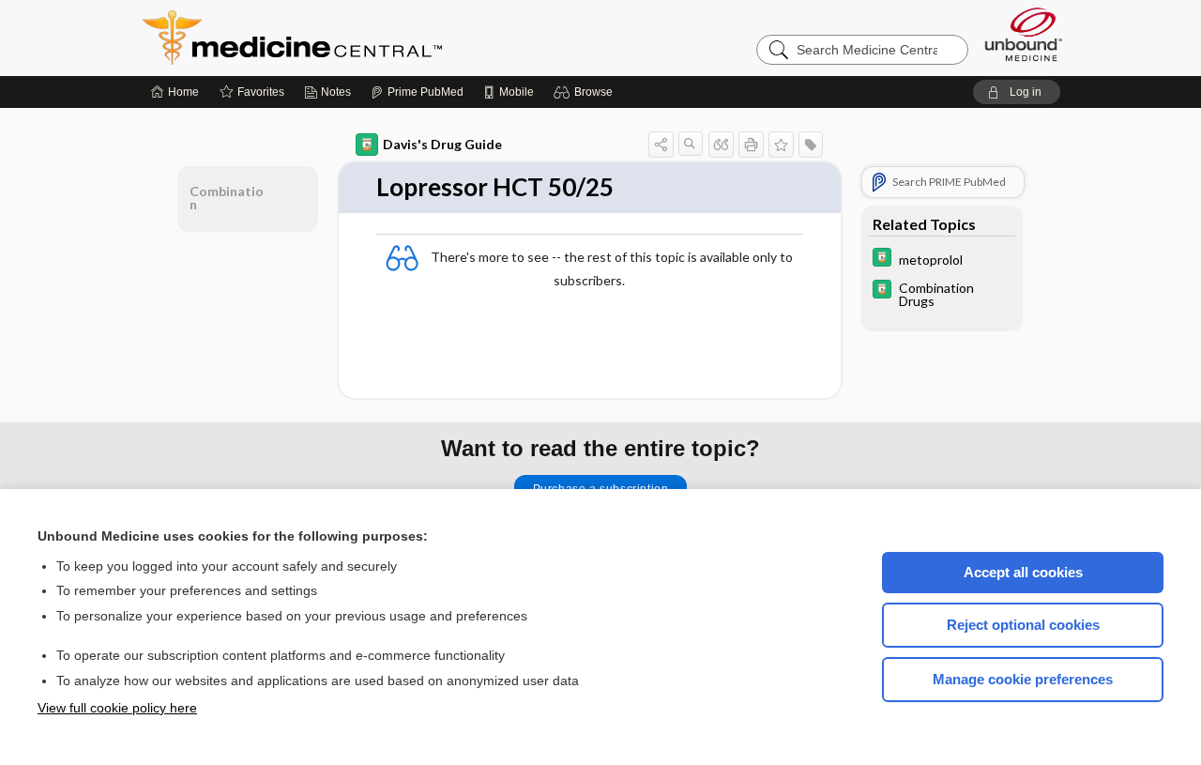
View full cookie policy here (117, 707)
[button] (586, 92)
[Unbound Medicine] (1023, 34)
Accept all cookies (1023, 572)
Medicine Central (375, 37)
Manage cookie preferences (1023, 679)
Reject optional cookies (1023, 625)
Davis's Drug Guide (442, 144)
